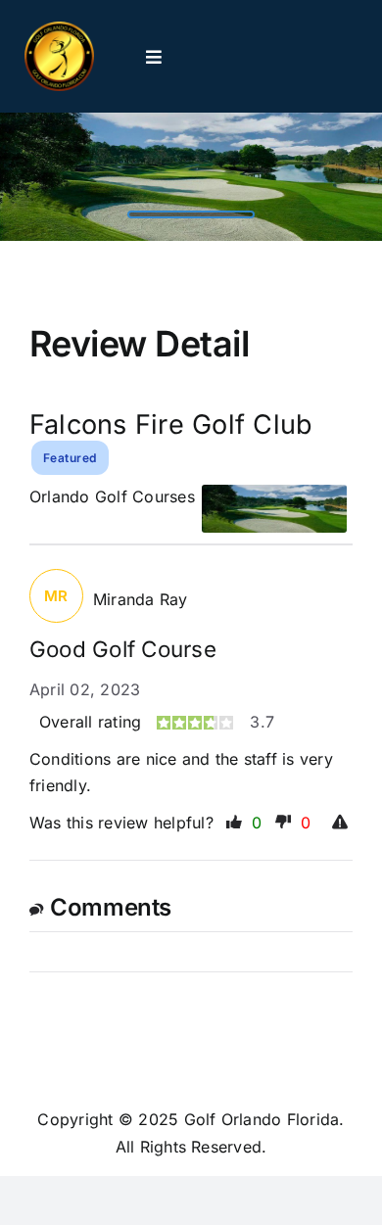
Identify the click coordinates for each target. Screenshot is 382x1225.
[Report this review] (342, 823)
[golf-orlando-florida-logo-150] (59, 29)
